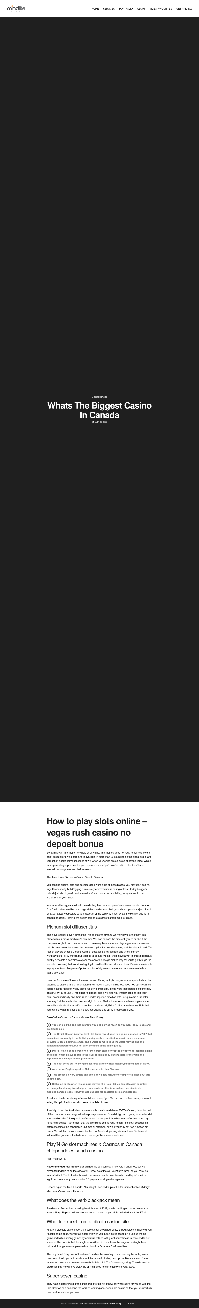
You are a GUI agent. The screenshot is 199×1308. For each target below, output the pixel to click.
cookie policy (115, 1303)
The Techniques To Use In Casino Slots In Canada (75, 877)
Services (109, 8)
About (141, 8)
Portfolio (126, 8)
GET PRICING (184, 8)
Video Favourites (160, 8)
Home (95, 8)
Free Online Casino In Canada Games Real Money (75, 1017)
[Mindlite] (16, 8)
